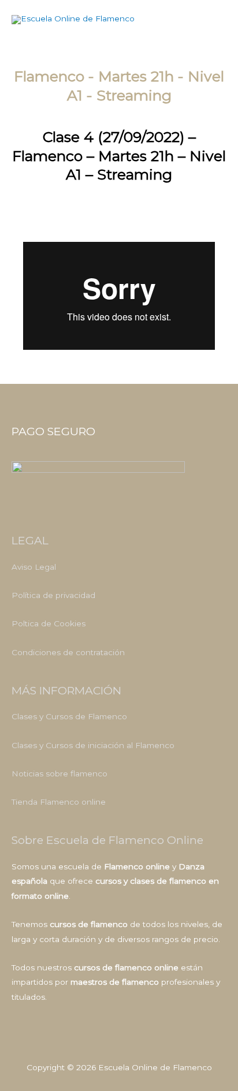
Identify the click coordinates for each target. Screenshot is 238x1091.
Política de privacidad (53, 595)
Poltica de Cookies (48, 623)
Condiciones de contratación (68, 652)
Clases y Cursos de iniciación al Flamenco (93, 745)
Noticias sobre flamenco (59, 773)
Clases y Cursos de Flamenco (69, 716)
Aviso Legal (34, 566)
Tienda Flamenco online (59, 801)
